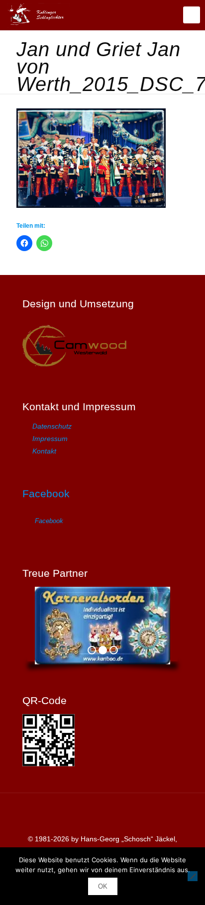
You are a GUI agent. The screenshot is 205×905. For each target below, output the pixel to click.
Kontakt (44, 451)
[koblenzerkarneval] (38, 14)
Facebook (46, 493)
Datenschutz (52, 426)
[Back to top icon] (102, 813)
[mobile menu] (191, 14)
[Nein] (193, 876)
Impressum (50, 439)
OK (102, 886)
